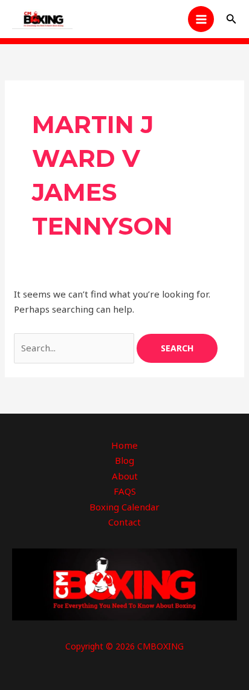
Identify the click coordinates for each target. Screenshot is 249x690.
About (125, 476)
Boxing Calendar (124, 507)
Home (124, 445)
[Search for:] (75, 348)
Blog (124, 460)
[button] (231, 19)
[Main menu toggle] (201, 19)
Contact (124, 522)
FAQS (125, 491)
